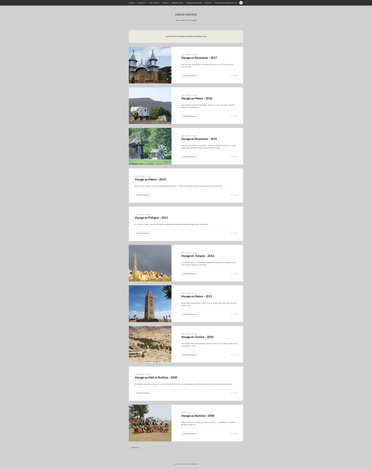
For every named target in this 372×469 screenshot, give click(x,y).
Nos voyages (154, 2)
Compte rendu (186, 55)
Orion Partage (186, 14)
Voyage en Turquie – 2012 (197, 255)
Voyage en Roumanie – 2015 (199, 138)
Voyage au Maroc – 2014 (150, 179)
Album (165, 2)
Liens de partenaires (194, 2)
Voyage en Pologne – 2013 (151, 217)
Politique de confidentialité (225, 2)
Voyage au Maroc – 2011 (196, 296)
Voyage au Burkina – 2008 (197, 415)
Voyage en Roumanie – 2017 (199, 57)
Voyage (194, 55)
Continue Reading (189, 76)
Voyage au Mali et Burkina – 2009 (156, 377)
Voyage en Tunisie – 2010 (197, 336)
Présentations (177, 2)
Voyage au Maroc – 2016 (196, 98)
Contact (208, 2)
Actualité (141, 2)
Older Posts (135, 447)
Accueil (132, 2)
